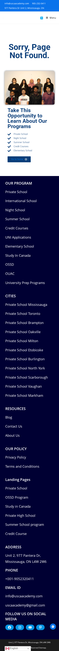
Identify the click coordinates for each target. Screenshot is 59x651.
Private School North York (25, 368)
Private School (16, 191)
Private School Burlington (25, 359)
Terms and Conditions (22, 466)
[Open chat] (53, 627)
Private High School (20, 515)
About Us (12, 435)
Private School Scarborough (26, 377)
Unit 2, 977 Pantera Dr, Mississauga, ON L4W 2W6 (29, 642)
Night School (15, 210)
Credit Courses (16, 228)
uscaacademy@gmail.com (25, 605)
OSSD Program (16, 497)
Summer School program (24, 524)
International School (21, 200)
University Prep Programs (25, 282)
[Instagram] (20, 627)
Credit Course (16, 533)
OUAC (10, 273)
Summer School (17, 219)
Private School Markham (24, 395)
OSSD (9, 264)
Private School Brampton (24, 322)
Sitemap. (42, 647)
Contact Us (13, 426)
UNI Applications (18, 237)
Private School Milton (21, 340)
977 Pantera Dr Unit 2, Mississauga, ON (24, 8)
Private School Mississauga (26, 304)
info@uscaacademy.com (17, 3)
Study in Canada (18, 506)
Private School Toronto (22, 313)
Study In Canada (18, 255)
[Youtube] (30, 627)
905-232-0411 (39, 3)
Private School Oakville (23, 331)
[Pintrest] (40, 627)
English (13, 648)
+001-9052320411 (19, 578)
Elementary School (19, 246)
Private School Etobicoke (24, 350)
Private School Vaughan (23, 386)
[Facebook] (9, 627)
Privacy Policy (15, 457)
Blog (8, 417)
